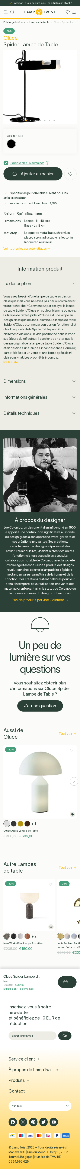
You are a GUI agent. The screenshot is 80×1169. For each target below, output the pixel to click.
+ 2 (34, 936)
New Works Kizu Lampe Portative (22, 943)
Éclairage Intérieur (14, 22)
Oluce (10, 38)
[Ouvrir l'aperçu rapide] (72, 814)
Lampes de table (39, 22)
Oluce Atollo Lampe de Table (20, 830)
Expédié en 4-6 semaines (18, 988)
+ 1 (34, 824)
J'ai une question (40, 705)
